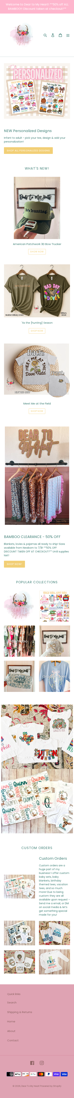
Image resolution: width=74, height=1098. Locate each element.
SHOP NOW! (14, 564)
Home (11, 1021)
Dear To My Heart (30, 1086)
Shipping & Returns (19, 1012)
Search (12, 1002)
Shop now (37, 330)
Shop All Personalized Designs (28, 150)
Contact (13, 1040)
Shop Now (37, 411)
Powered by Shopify (50, 1086)
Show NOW (37, 251)
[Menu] (68, 35)
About (11, 1031)
